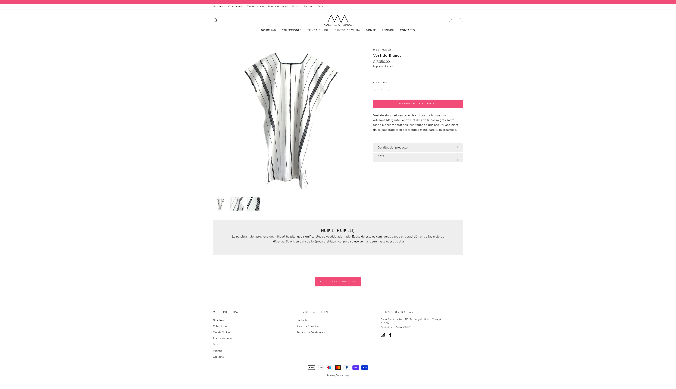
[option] (287, 120)
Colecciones (235, 6)
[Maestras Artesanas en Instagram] (383, 334)
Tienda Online (255, 6)
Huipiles (387, 49)
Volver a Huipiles (340, 281)
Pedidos (308, 6)
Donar (295, 6)
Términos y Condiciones (311, 332)
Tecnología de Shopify (338, 375)
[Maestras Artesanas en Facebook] (390, 334)
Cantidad (381, 82)
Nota (380, 156)
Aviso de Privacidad (308, 326)
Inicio (376, 49)
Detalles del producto (392, 148)
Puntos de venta (278, 6)
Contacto (323, 6)
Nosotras (218, 6)
